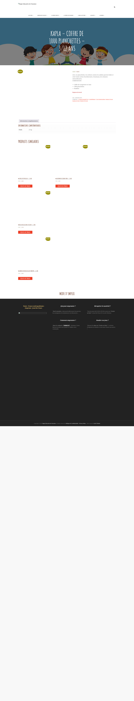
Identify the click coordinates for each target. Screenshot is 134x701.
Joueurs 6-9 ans (76, 100)
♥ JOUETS (92, 15)
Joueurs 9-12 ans (84, 100)
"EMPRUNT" (66, 325)
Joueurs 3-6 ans (109, 99)
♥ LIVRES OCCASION (68, 15)
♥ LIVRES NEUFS (55, 15)
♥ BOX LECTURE (81, 15)
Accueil (30, 15)
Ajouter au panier (25, 186)
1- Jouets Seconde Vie (83, 99)
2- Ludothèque (91, 99)
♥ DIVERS (101, 15)
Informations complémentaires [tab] (29, 121)
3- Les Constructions (100, 99)
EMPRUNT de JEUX (41, 15)
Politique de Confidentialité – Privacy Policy (76, 423)
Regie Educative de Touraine (49, 423)
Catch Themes (97, 423)
